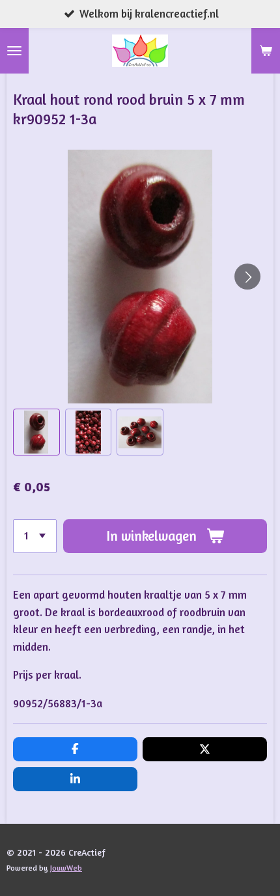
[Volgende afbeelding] (247, 277)
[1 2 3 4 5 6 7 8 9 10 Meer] (35, 536)
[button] (36, 432)
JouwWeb (66, 868)
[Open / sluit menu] (14, 51)
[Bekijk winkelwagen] (265, 51)
